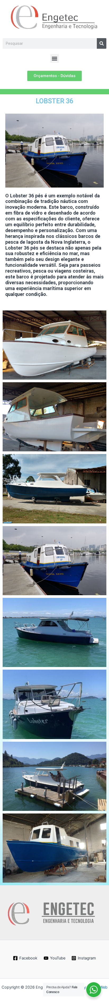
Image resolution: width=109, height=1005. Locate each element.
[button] (54, 58)
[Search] (101, 43)
